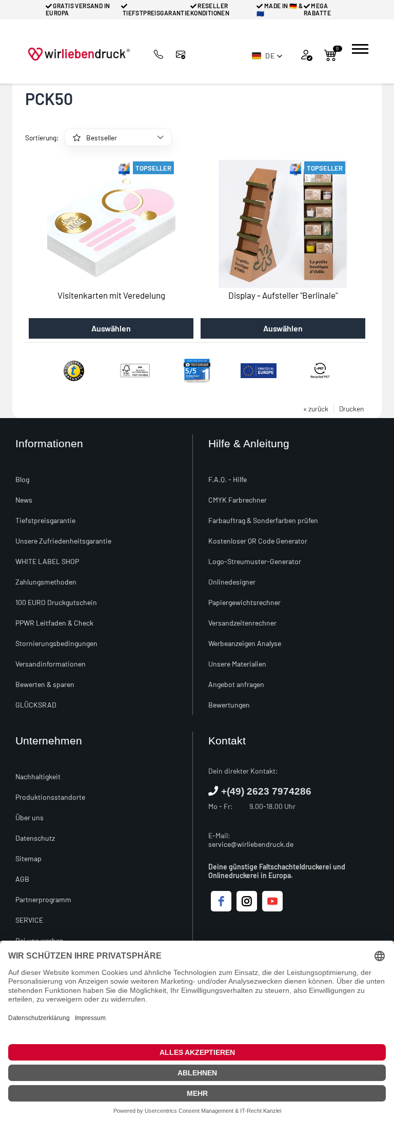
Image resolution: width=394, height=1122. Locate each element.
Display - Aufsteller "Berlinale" (283, 295)
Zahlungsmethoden (45, 581)
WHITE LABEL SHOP (47, 561)
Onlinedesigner (231, 581)
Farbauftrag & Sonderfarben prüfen (263, 520)
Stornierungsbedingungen (56, 643)
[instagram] (247, 901)
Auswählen (111, 328)
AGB (22, 879)
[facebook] (221, 901)
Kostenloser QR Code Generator (257, 540)
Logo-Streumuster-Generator (254, 561)
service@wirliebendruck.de (250, 844)
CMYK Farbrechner (237, 499)
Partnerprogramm (43, 899)
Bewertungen (229, 704)
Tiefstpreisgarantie (45, 520)
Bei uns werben (39, 940)
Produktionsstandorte (50, 797)
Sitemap (28, 858)
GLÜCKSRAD (35, 704)
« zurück (315, 408)
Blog (22, 479)
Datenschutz (35, 838)
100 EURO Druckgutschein (56, 602)
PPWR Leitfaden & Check (54, 622)
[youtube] (272, 901)
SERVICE (29, 920)
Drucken (351, 408)
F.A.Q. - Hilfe (227, 479)
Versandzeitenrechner (242, 622)
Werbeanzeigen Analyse (244, 643)
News (23, 499)
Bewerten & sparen (44, 684)
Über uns (29, 817)
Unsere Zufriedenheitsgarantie (63, 540)
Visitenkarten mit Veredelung (111, 295)
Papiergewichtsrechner (244, 602)
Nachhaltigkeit (38, 776)
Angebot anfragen (236, 684)
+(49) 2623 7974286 (266, 791)
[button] (267, 55)
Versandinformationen (50, 663)
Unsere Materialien (237, 663)
